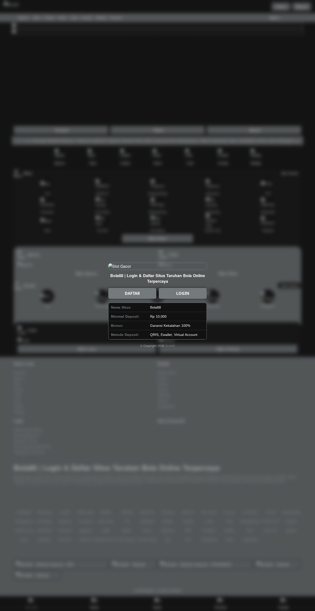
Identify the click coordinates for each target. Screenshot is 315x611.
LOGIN (182, 293)
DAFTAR (132, 293)
